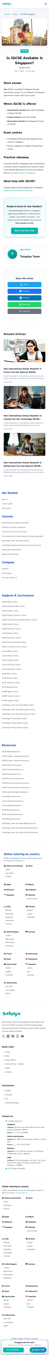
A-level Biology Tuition (10, 660)
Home (7, 14)
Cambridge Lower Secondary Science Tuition (18, 714)
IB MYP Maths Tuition (10, 692)
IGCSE (8, 1091)
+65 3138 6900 (22, 1133)
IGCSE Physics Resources (11, 765)
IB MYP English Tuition (10, 701)
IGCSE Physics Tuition (10, 624)
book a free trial (26, 191)
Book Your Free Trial (24, 231)
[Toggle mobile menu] (45, 3)
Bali (28, 972)
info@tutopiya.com (15, 1121)
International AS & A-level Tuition (14, 532)
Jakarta (30, 968)
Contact (8, 1072)
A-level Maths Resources (11, 796)
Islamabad (31, 917)
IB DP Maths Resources (11, 810)
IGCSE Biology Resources (11, 774)
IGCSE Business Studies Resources (15, 783)
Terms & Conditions (9, 578)
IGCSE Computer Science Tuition (14, 647)
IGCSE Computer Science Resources (16, 788)
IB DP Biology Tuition (10, 687)
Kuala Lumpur (32, 899)
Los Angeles (10, 990)
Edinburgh (9, 946)
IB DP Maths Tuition (9, 674)
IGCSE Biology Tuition (10, 633)
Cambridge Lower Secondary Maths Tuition (18, 705)
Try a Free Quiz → (13, 1350)
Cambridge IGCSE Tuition (11, 550)
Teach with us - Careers (14, 1064)
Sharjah (8, 876)
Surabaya (30, 975)
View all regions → (19, 861)
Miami (8, 993)
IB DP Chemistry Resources (12, 814)
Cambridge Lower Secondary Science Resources (20, 832)
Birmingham (10, 942)
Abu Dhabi (9, 873)
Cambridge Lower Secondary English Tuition (18, 710)
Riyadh (8, 968)
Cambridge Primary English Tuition (15, 723)
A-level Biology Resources (11, 805)
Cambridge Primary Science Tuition (15, 728)
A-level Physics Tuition (10, 656)
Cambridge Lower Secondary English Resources (20, 828)
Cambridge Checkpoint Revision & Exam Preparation (21, 545)
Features (5, 569)
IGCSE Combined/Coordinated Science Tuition (19, 620)
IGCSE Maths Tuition (9, 602)
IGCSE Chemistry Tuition (11, 629)
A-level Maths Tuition (10, 651)
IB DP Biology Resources (11, 819)
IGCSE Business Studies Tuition (14, 642)
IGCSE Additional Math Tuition (13, 606)
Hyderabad (10, 920)
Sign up (5, 499)
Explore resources (11, 191)
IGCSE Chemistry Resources (12, 770)
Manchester (10, 939)
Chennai (9, 924)
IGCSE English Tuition (10, 611)
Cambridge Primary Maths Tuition (14, 719)
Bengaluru (9, 917)
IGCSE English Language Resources (15, 756)
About (7, 1068)
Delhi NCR (9, 914)
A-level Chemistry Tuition (11, 665)
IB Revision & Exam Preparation (14, 527)
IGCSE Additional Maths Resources (15, 792)
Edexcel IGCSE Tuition (10, 554)
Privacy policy (7, 573)
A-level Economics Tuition (11, 669)
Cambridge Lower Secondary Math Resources (19, 823)
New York (9, 986)
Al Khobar (9, 975)
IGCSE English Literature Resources (15, 761)
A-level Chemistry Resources (12, 801)
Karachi (30, 910)
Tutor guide (6, 508)
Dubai (8, 869)
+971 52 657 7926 (23, 1145)
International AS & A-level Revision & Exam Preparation (22, 536)
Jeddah (8, 972)
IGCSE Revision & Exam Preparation (15, 523)
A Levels (8, 1095)
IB (6, 1099)
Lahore (29, 914)
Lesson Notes (10, 1060)
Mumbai (9, 910)
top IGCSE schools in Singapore (22, 173)
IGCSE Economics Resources (13, 779)
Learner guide (7, 504)
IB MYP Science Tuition (11, 696)
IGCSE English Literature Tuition (14, 615)
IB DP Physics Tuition (10, 678)
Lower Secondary (12, 1103)
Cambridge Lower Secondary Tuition (15, 541)
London (8, 935)
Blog (15, 14)
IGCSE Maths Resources (11, 752)
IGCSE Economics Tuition (11, 638)
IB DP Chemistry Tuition (11, 683)
